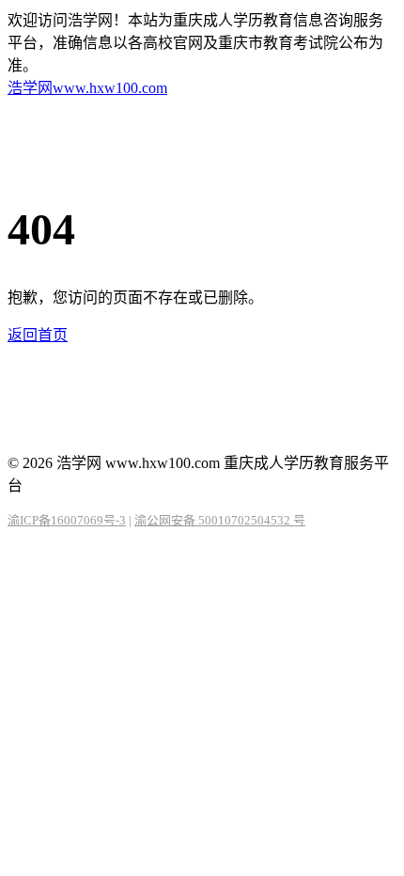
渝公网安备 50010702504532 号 (219, 520)
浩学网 (87, 88)
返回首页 (38, 335)
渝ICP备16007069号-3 (67, 520)
